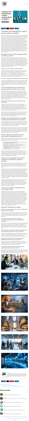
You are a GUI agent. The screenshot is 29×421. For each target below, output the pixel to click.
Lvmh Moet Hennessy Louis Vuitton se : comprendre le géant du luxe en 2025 (13, 331)
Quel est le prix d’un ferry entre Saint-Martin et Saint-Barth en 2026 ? (13, 413)
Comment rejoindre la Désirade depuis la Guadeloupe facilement (12, 406)
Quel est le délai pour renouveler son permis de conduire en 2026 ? (12, 386)
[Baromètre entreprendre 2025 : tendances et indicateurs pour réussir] (14, 360)
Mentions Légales (8, 417)
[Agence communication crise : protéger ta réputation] (14, 304)
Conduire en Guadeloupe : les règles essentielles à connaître (12, 394)
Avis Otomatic (12, 418)
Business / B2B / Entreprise (6, 384)
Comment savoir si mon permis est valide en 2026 (9, 385)
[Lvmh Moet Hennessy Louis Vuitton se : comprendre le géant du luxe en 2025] (14, 323)
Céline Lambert (3, 20)
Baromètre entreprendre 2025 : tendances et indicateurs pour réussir (11, 368)
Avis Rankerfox (20, 417)
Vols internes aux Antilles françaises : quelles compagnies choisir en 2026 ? (14, 402)
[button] (25, 4)
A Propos (12, 417)
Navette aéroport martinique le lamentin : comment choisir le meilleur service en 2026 (15, 398)
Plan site (15, 417)
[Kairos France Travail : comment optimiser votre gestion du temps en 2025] (14, 342)
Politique (4, 417)
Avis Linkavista (8, 418)
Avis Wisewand (24, 417)
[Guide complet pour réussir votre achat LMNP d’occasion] (14, 262)
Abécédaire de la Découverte (19, 418)
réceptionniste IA (8, 74)
